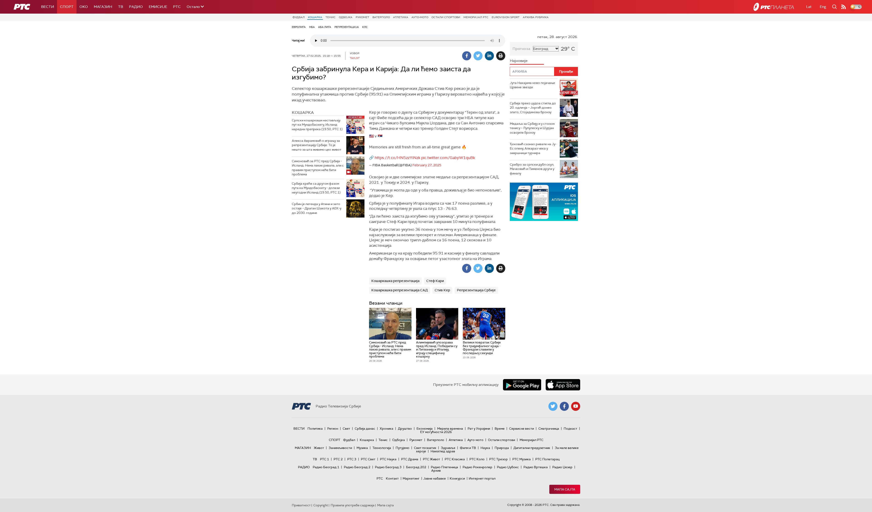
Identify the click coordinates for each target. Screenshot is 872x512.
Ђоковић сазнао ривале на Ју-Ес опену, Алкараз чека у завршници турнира (533, 148)
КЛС (365, 27)
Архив (436, 470)
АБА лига (324, 27)
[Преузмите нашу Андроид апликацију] (522, 384)
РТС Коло (477, 459)
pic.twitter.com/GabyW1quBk (448, 157)
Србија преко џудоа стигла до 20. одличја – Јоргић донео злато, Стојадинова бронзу (533, 107)
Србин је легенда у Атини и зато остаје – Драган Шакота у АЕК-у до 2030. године (316, 208)
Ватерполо (381, 17)
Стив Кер (442, 290)
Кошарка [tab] (303, 112)
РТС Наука (388, 459)
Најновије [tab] (519, 60)
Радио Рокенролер (477, 467)
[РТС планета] (774, 7)
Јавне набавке (434, 478)
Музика (362, 448)
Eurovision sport (506, 17)
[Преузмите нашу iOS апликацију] (563, 384)
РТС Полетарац (547, 459)
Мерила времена (450, 428)
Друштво (405, 428)
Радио (136, 6)
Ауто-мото (419, 17)
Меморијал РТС (475, 17)
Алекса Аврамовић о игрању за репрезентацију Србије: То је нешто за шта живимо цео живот (316, 145)
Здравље (448, 448)
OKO (83, 6)
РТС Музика (521, 459)
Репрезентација (346, 27)
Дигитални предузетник (531, 448)
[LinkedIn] (489, 55)
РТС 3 (351, 459)
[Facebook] (466, 55)
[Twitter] (478, 55)
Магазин (103, 6)
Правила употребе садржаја (352, 505)
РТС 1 (324, 459)
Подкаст (570, 428)
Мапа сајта (564, 489)
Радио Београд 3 (388, 467)
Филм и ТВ (468, 448)
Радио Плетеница (444, 467)
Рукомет (362, 17)
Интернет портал (482, 478)
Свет (346, 428)
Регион (332, 428)
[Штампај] (500, 55)
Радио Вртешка (535, 467)
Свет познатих (425, 448)
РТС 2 (338, 459)
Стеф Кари (435, 281)
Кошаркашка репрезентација (395, 281)
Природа (502, 448)
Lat (809, 6)
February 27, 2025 (426, 165)
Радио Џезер (562, 467)
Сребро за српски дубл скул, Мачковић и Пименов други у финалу (532, 168)
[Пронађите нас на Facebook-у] (564, 406)
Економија (424, 428)
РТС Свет (368, 459)
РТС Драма (409, 459)
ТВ (120, 6)
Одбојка (345, 17)
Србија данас (365, 428)
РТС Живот (431, 459)
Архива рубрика (536, 17)
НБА (312, 27)
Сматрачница (548, 428)
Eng (823, 6)
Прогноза (521, 48)
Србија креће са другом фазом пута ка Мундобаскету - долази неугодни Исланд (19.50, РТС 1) (316, 187)
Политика (315, 428)
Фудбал (298, 17)
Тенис (330, 17)
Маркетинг (411, 478)
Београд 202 (416, 467)
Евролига (299, 27)
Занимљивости (340, 448)
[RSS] (843, 7)
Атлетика (400, 17)
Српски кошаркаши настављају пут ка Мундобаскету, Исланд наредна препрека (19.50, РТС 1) (317, 124)
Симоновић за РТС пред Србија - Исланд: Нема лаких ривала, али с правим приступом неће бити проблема (318, 167)
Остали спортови (445, 17)
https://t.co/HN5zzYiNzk (397, 157)
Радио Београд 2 (357, 467)
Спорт (67, 6)
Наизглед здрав (443, 451)
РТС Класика (455, 459)
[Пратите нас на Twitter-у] (552, 406)
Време (500, 428)
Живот (319, 448)
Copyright (320, 505)
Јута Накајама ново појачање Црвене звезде (532, 85)
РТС (177, 6)
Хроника (386, 428)
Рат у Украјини (479, 428)
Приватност (301, 505)
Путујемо (402, 448)
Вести (47, 6)
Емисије (158, 6)
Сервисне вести (521, 428)
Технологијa (381, 448)
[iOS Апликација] (544, 202)
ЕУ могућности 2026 (436, 432)
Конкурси (457, 478)
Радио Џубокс (508, 467)
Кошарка (315, 17)
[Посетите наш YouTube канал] (575, 406)
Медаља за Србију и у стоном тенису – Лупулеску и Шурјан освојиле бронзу (532, 128)
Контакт (392, 478)
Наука (485, 448)
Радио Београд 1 (326, 467)
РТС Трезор (498, 459)
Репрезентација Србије (476, 290)
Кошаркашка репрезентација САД (399, 290)
